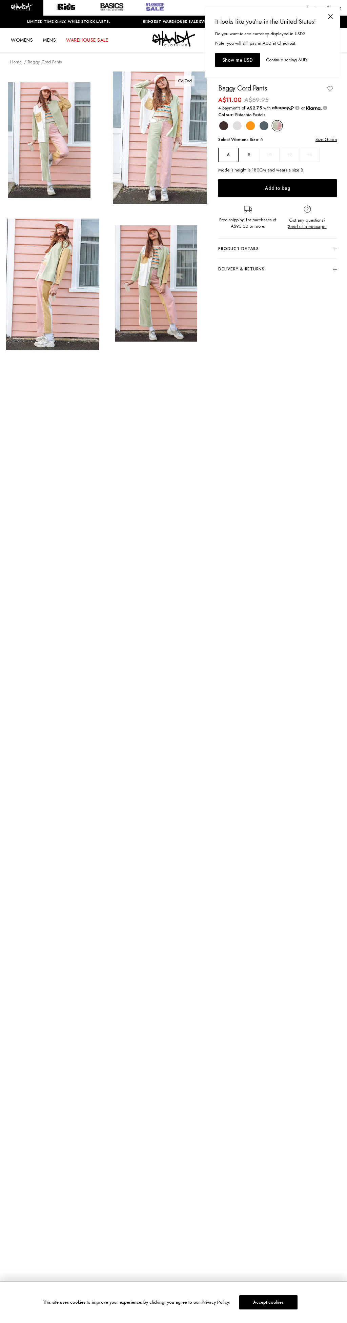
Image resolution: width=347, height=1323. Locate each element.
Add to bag (277, 188)
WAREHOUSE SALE (87, 40)
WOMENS (22, 40)
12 (289, 154)
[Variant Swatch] (224, 126)
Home (16, 62)
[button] (21, 8)
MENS (49, 40)
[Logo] (173, 44)
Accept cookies (268, 1302)
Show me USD (237, 60)
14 (309, 154)
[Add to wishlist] (330, 88)
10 (269, 154)
